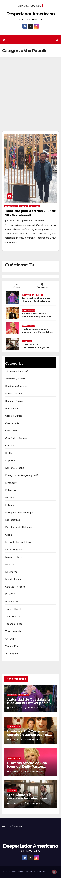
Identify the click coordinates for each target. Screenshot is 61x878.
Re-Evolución (12, 601)
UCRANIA (10, 638)
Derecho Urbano (14, 467)
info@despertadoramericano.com (17, 872)
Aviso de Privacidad (12, 826)
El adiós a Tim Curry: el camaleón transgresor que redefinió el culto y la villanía (37, 316)
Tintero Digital (13, 609)
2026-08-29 (16, 708)
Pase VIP (23, 206)
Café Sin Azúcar (14, 415)
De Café (9, 453)
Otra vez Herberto (15, 586)
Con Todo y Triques (16, 438)
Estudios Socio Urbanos (18, 527)
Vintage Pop (12, 646)
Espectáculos (11, 206)
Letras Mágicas (13, 549)
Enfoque (9, 505)
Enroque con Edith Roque (19, 512)
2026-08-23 (16, 803)
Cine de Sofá (12, 423)
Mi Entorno (38, 295)
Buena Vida (11, 408)
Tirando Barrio (13, 616)
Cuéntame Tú (12, 445)
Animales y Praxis (15, 378)
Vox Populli (34, 206)
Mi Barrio (26, 295)
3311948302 (39, 872)
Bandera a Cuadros (16, 386)
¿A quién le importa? (16, 371)
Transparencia (13, 631)
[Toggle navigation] (31, 40)
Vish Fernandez (35, 740)
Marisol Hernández (35, 221)
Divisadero (11, 482)
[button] (57, 40)
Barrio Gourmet (14, 393)
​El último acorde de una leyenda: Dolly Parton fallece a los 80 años (38, 332)
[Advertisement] (30, 88)
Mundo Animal (13, 579)
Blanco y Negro (14, 401)
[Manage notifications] (54, 872)
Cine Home (26, 341)
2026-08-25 (16, 771)
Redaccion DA (34, 708)
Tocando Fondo (14, 623)
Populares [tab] (42, 287)
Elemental (10, 497)
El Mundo (10, 490)
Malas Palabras (13, 557)
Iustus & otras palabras (18, 542)
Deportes (10, 460)
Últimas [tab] (17, 287)
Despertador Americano (30, 13)
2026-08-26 (16, 740)
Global (8, 534)
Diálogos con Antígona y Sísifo (22, 475)
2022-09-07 (13, 221)
